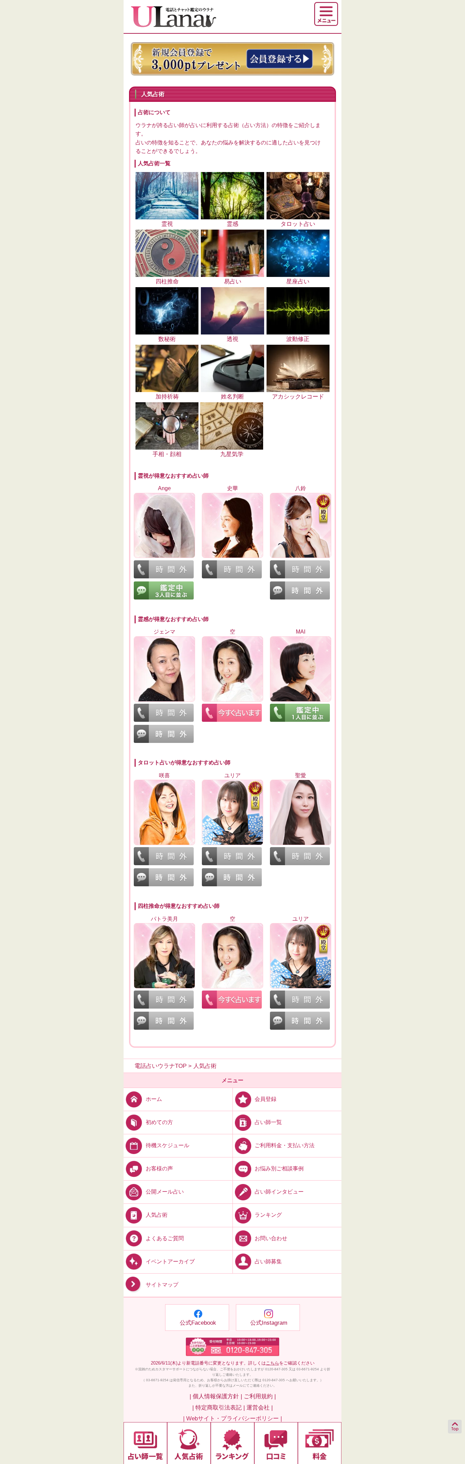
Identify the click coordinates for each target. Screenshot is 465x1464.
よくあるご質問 (165, 1238)
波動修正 (297, 339)
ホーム (154, 1099)
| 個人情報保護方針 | (216, 1396)
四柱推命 (167, 281)
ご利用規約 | (260, 1396)
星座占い (297, 281)
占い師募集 (268, 1261)
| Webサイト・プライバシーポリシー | (232, 1418)
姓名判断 (232, 396)
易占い (232, 281)
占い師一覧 (268, 1122)
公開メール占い (165, 1192)
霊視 (167, 224)
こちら (272, 1363)
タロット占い (297, 224)
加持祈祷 (167, 396)
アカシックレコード (298, 396)
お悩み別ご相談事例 (279, 1168)
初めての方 (159, 1122)
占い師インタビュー (279, 1192)
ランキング (268, 1215)
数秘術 (167, 339)
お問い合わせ (271, 1238)
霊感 (232, 224)
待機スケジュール (167, 1145)
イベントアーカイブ (170, 1261)
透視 (232, 339)
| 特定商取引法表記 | (218, 1407)
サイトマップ (162, 1285)
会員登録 (265, 1099)
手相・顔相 (167, 454)
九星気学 (231, 454)
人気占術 (156, 1215)
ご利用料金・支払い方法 (285, 1145)
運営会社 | (259, 1407)
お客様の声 (159, 1168)
